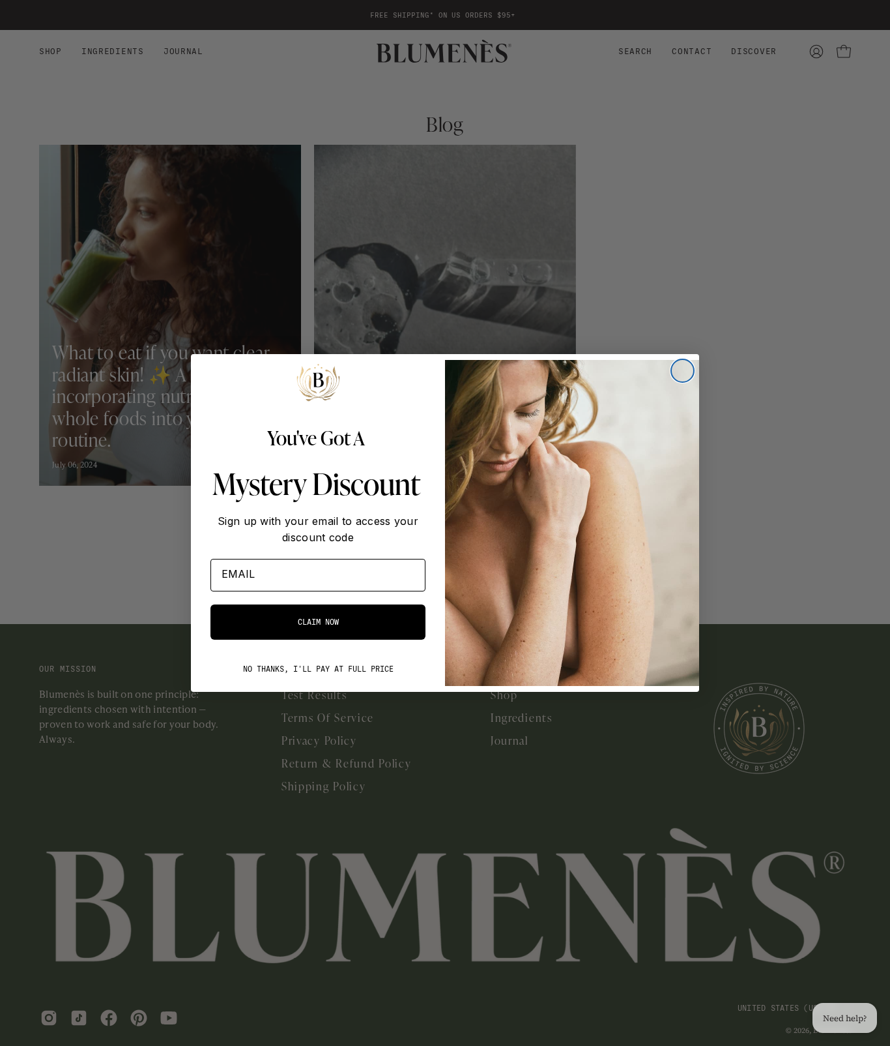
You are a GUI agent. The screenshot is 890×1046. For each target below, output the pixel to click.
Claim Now (318, 622)
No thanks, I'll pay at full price (318, 669)
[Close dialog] (682, 370)
